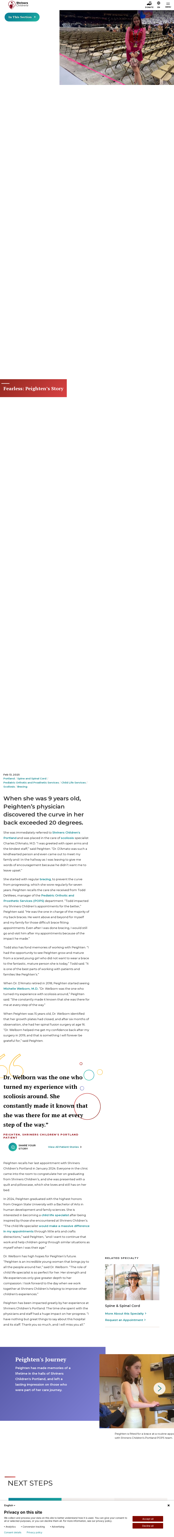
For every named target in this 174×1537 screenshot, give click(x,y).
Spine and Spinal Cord (31, 778)
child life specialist (55, 1215)
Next (160, 1388)
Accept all (147, 1518)
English (8, 1505)
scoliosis (67, 838)
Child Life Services (73, 782)
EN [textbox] (158, 7)
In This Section (20, 17)
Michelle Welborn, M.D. (20, 988)
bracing (45, 879)
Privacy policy (34, 1532)
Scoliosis (9, 786)
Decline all (147, 1525)
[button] (159, 5)
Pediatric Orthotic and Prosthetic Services (31, 782)
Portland (9, 778)
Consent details (12, 1532)
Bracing (22, 786)
